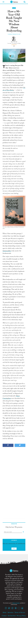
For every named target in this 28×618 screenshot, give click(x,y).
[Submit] (23, 532)
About (4, 612)
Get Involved (12, 616)
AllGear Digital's (16, 603)
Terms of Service (20, 612)
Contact (4, 616)
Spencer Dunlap (14, 42)
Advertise (10, 612)
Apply (14, 548)
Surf (14, 8)
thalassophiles (7, 251)
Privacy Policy (21, 616)
